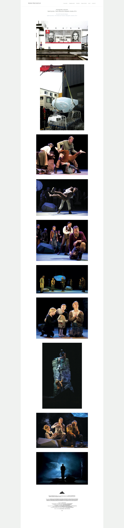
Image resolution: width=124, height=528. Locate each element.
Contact (94, 3)
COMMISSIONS (72, 3)
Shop (89, 3)
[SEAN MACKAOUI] (34, 3)
